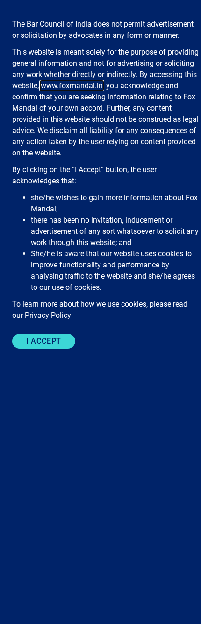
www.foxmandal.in (72, 85)
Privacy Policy (48, 315)
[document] (100, 312)
